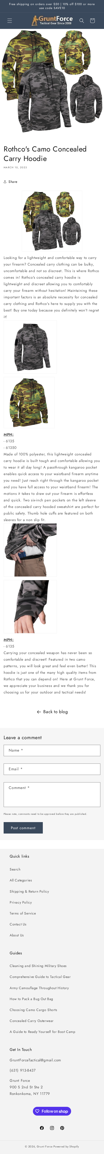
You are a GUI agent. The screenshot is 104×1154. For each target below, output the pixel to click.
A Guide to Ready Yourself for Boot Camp (42, 1031)
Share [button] (12, 181)
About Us (17, 935)
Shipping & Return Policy (29, 891)
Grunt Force (45, 1146)
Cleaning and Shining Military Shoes (38, 965)
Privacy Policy (21, 902)
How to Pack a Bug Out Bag (31, 998)
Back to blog (55, 712)
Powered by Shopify (66, 1146)
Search (15, 869)
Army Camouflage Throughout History (39, 987)
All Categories (21, 880)
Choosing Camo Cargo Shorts (33, 1009)
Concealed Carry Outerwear (32, 1020)
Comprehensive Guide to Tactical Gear (40, 976)
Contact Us (18, 924)
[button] (9, 20)
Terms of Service (23, 913)
